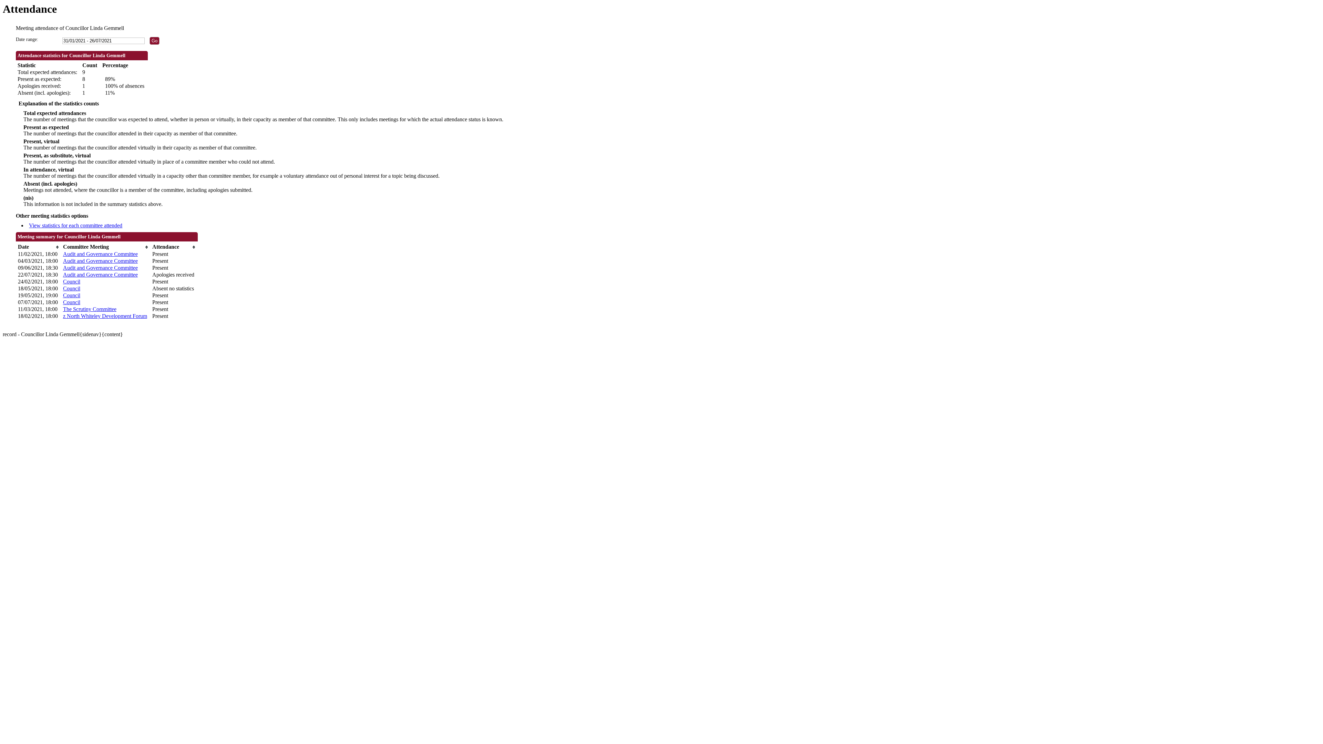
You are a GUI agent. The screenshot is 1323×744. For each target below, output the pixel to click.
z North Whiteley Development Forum (105, 316)
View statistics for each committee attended (75, 225)
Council (71, 282)
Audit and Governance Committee (100, 254)
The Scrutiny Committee (89, 309)
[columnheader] (38, 247)
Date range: (27, 39)
